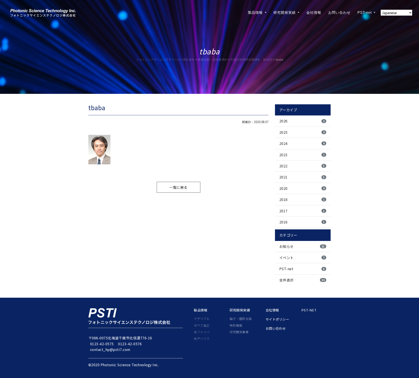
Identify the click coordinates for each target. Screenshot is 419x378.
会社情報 (313, 12)
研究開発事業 (239, 332)
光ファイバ (202, 332)
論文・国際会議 (241, 318)
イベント (302, 257)
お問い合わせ (339, 12)
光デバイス (202, 338)
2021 (302, 177)
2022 (302, 165)
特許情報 (236, 325)
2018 (302, 199)
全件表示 (302, 280)
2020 (302, 188)
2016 (302, 222)
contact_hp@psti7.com (110, 349)
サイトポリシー (277, 319)
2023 (302, 154)
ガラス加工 (202, 325)
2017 (302, 210)
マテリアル (202, 318)
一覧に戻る (178, 187)
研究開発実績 (285, 12)
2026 (302, 121)
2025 (302, 132)
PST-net (365, 12)
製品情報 (256, 12)
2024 (302, 143)
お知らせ (302, 246)
